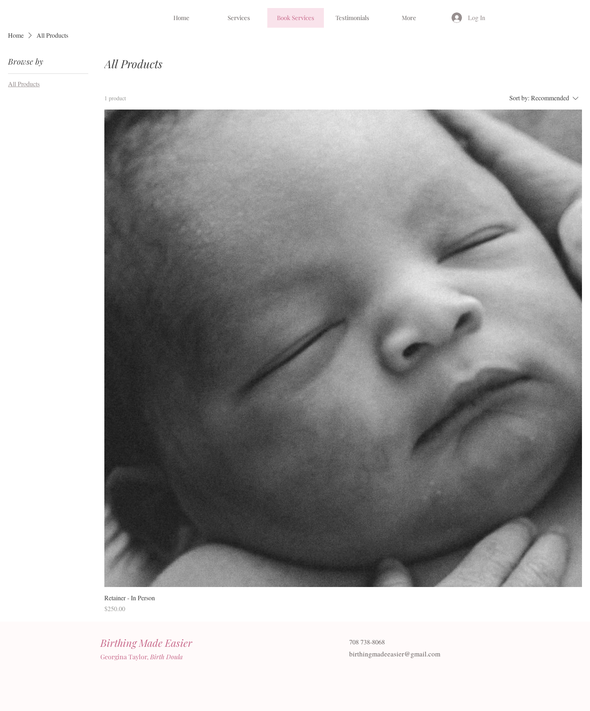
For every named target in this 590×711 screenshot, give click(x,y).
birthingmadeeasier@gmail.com (394, 653)
